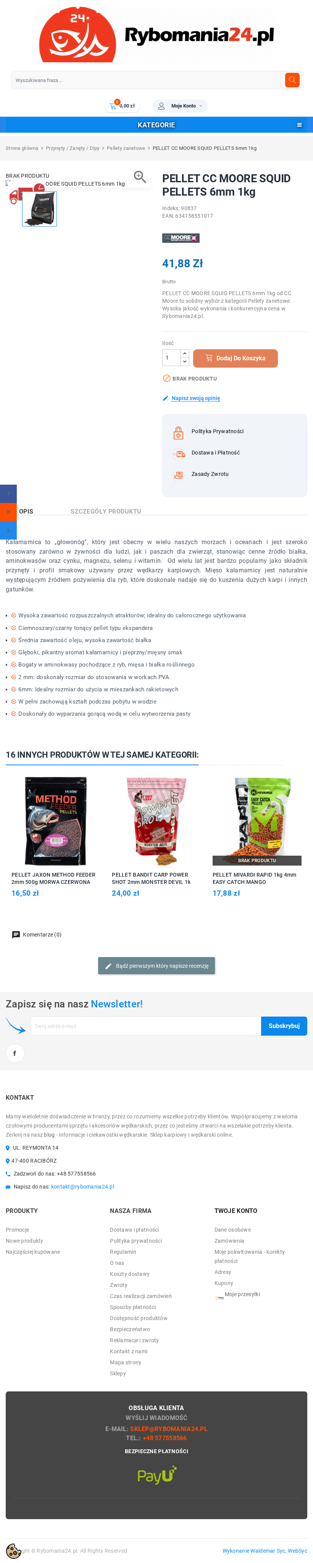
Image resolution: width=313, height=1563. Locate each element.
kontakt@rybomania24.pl (82, 1187)
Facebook (15, 1053)
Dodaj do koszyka (240, 358)
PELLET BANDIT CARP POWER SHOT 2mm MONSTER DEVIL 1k (151, 878)
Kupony (224, 1283)
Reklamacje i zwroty (134, 1340)
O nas (117, 1263)
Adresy (223, 1272)
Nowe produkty (25, 1241)
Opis (26, 512)
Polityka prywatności (136, 1241)
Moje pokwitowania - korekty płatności (250, 1256)
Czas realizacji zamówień (141, 1296)
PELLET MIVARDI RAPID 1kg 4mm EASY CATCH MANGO (255, 878)
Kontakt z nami (128, 1351)
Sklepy (118, 1373)
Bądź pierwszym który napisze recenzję (161, 966)
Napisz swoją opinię (195, 398)
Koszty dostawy (130, 1274)
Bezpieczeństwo (130, 1329)
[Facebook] (8, 494)
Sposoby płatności (133, 1307)
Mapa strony (125, 1362)
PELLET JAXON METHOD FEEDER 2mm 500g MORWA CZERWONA (53, 878)
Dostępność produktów (139, 1318)
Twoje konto (236, 1210)
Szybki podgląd (65, 821)
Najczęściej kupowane (33, 1252)
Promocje (17, 1230)
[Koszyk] (8, 512)
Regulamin (123, 1252)
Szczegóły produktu (106, 512)
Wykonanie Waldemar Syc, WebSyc (265, 1551)
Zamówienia (230, 1241)
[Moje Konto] (8, 530)
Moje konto (183, 106)
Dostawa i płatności (134, 1230)
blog (49, 1135)
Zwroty (118, 1285)
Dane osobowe (233, 1230)
